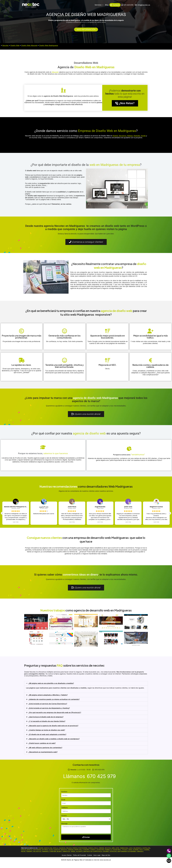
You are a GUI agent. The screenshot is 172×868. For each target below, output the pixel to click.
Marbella (137, 136)
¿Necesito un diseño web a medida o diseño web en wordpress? (54, 739)
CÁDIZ (130, 850)
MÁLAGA (69, 848)
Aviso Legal (96, 855)
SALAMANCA (137, 848)
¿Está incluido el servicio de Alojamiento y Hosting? (49, 708)
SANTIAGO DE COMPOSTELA (92, 851)
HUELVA (23, 850)
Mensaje (64, 823)
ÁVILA (96, 848)
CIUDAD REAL (117, 850)
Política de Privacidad (79, 855)
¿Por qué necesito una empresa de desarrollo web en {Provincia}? (54, 712)
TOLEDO (124, 850)
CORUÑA (146, 850)
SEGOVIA (108, 848)
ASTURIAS (45, 850)
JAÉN (113, 848)
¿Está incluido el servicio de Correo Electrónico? (47, 704)
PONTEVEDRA (82, 848)
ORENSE (101, 848)
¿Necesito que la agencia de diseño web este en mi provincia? (53, 726)
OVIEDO (93, 850)
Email (63, 800)
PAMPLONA (78, 850)
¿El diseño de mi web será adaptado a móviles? (47, 734)
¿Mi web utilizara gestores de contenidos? (45, 748)
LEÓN (117, 848)
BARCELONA (48, 848)
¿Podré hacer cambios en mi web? (42, 743)
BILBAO (59, 851)
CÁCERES (106, 851)
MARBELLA (108, 850)
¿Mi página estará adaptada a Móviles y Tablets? (48, 695)
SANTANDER (37, 850)
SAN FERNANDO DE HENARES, (127, 851)
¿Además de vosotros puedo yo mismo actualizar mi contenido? (54, 699)
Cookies (89, 855)
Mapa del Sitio (106, 855)
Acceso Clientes (67, 855)
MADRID (40, 848)
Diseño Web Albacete (29, 45)
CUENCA (91, 848)
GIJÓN (51, 850)
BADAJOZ (64, 850)
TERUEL (73, 851)
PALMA (23, 851)
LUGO (131, 848)
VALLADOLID (37, 851)
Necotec (5, 45)
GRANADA (45, 851)
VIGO (141, 850)
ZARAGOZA (66, 851)
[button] (169, 513)
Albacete (54, 72)
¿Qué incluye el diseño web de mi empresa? (45, 717)
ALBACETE (56, 850)
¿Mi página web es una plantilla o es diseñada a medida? (51, 683)
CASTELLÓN (146, 848)
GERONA (71, 850)
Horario (64, 816)
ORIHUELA (140, 851)
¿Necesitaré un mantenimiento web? (43, 752)
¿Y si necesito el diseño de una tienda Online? (46, 721)
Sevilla (143, 136)
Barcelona (122, 136)
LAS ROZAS (113, 851)
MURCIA (75, 848)
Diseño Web (14, 45)
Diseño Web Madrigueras (48, 45)
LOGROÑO (85, 850)
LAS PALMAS (100, 850)
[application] (102, 5)
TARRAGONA (124, 848)
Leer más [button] (44, 522)
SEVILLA (55, 848)
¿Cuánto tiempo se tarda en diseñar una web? (46, 730)
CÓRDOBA (52, 851)
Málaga (130, 136)
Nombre (64, 792)
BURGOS (29, 850)
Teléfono (64, 808)
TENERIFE (29, 851)
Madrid (115, 136)
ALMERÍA (136, 850)
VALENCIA (62, 848)
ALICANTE (79, 851)
